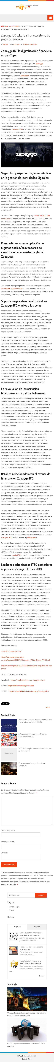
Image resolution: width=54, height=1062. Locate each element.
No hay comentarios (30, 44)
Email (12, 910)
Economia (14, 26)
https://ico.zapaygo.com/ (11, 651)
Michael (5, 44)
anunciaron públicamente (11, 288)
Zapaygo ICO (17, 129)
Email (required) (7, 841)
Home (5, 26)
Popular (17, 926)
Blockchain (25, 76)
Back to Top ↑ (27, 1059)
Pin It (48, 707)
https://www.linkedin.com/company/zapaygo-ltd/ (29, 691)
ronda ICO (16, 555)
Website (4, 853)
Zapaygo (39, 64)
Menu (50, 17)
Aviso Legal (14, 907)
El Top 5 (20, 1056)
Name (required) (8, 830)
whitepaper (31, 537)
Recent (37, 926)
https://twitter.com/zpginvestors (21, 686)
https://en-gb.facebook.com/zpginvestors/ (28, 680)
